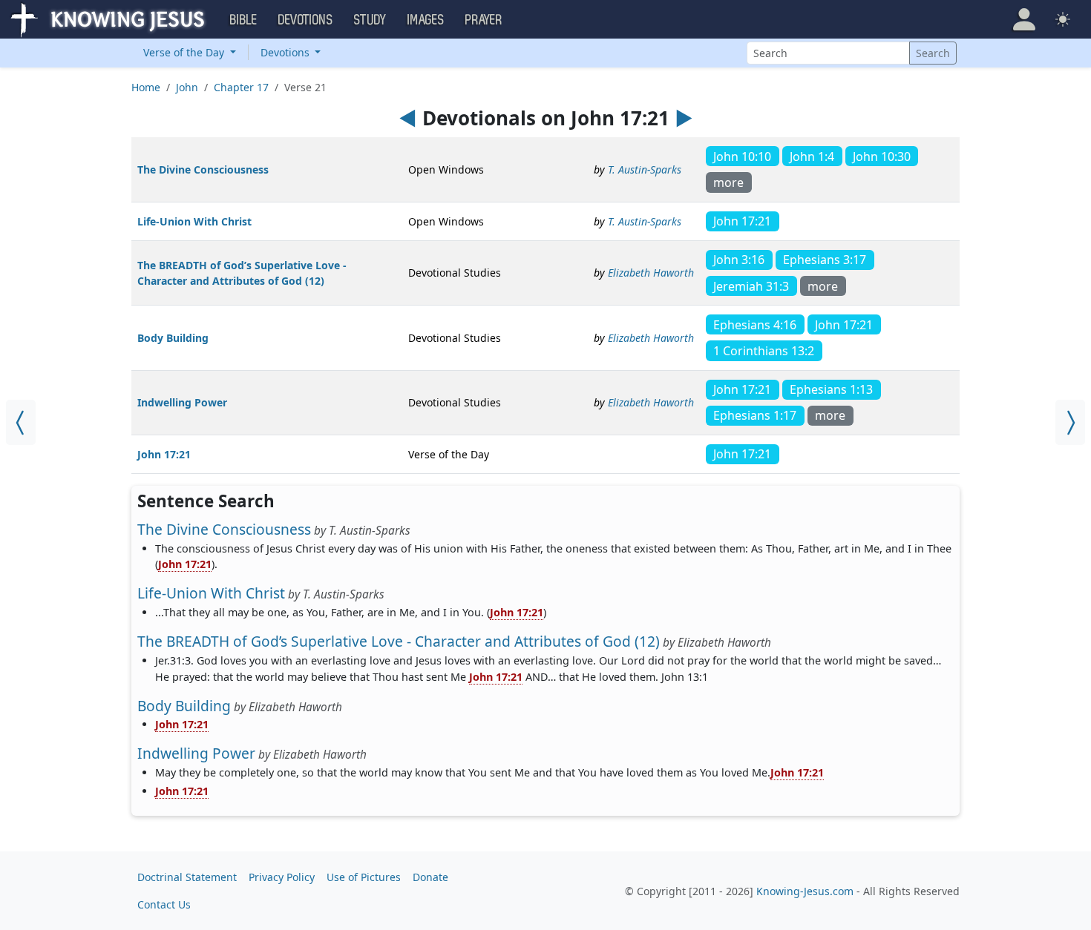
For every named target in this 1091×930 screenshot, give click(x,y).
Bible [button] (244, 20)
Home (145, 87)
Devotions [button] (305, 20)
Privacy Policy (282, 877)
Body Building (173, 338)
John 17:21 (164, 454)
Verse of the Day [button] (185, 52)
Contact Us (164, 904)
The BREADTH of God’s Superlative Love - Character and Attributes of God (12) (398, 641)
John (187, 87)
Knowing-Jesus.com (805, 891)
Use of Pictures (364, 877)
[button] (1024, 19)
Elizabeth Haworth (651, 273)
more (728, 182)
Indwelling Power (182, 402)
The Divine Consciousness (203, 169)
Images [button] (426, 20)
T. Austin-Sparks (644, 169)
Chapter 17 (241, 87)
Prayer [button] (483, 20)
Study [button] (370, 20)
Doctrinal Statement (187, 877)
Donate (430, 877)
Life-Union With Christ (194, 221)
